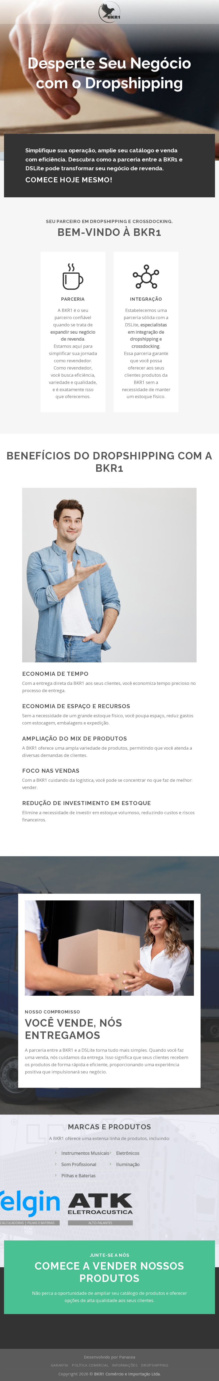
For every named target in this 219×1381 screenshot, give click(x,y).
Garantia (59, 1365)
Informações (125, 1365)
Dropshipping (154, 1365)
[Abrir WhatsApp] (205, 1368)
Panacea (127, 1357)
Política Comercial (90, 1365)
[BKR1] (109, 12)
